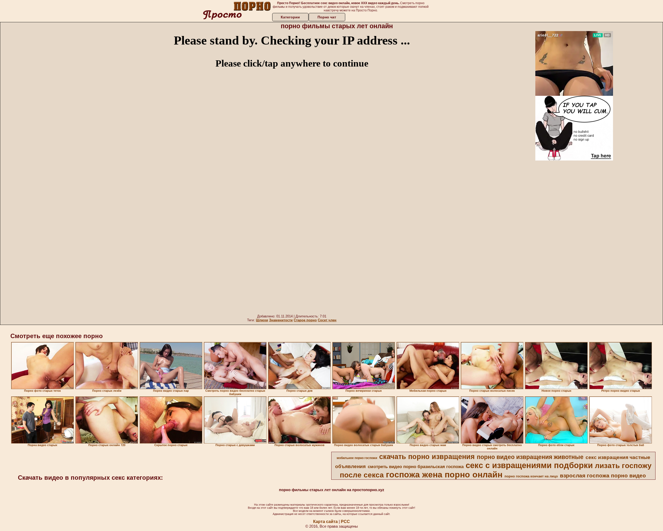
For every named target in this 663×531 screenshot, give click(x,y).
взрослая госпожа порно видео (603, 475)
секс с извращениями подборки (529, 465)
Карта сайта (325, 521)
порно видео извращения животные (530, 457)
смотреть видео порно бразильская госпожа (416, 466)
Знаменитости (281, 320)
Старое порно (305, 320)
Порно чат (327, 17)
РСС (345, 521)
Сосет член (327, 320)
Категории (290, 17)
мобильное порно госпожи (357, 458)
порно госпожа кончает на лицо (531, 476)
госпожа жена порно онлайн (444, 474)
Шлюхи (262, 320)
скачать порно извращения (427, 457)
